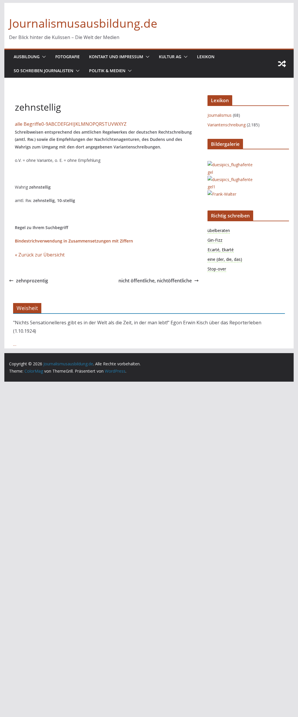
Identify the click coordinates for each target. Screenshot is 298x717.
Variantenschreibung (226, 125)
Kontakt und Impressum (116, 56)
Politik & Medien (107, 70)
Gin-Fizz (214, 240)
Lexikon (205, 56)
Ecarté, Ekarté (220, 249)
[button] (43, 57)
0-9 (44, 124)
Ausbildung (27, 56)
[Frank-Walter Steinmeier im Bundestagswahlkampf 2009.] (230, 194)
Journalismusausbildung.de (83, 23)
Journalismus (219, 115)
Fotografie (67, 56)
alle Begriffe (28, 124)
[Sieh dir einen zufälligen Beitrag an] (282, 64)
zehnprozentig (32, 280)
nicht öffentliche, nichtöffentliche (155, 280)
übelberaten (218, 230)
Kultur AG (170, 56)
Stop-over (216, 269)
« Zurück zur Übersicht (40, 255)
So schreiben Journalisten (43, 70)
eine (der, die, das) (224, 259)
